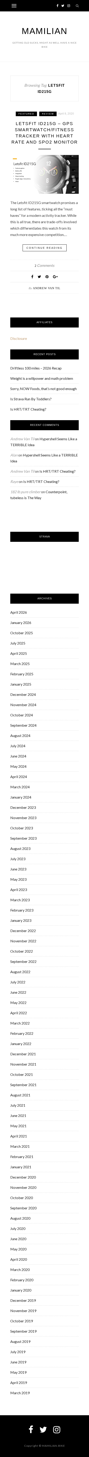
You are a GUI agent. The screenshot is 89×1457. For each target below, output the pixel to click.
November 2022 (23, 941)
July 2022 (17, 982)
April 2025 (18, 653)
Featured (26, 114)
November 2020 (23, 1187)
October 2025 (21, 633)
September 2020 (23, 1208)
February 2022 (21, 1033)
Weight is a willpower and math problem (41, 378)
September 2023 (23, 838)
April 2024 (18, 776)
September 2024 (23, 725)
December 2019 (23, 1300)
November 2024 (23, 704)
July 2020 (17, 1228)
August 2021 (20, 1095)
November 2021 (23, 1064)
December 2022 (23, 930)
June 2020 (18, 1239)
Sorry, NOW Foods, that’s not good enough (43, 388)
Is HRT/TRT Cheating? (28, 409)
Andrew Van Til (46, 288)
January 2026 (20, 622)
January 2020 (20, 1290)
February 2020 (21, 1280)
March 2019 (20, 1393)
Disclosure (18, 338)
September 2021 (23, 1084)
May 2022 (18, 1002)
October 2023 (21, 828)
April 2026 (18, 612)
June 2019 (18, 1362)
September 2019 (23, 1331)
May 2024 (18, 766)
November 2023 (23, 817)
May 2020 (18, 1249)
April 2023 (18, 889)
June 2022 (18, 992)
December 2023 (23, 807)
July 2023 (17, 859)
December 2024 (23, 694)
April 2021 (18, 1136)
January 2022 (20, 1043)
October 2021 (21, 1074)
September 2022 (23, 961)
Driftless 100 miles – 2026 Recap (36, 368)
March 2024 (20, 787)
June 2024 (18, 756)
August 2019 (20, 1341)
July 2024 (17, 746)
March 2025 (20, 663)
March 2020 (20, 1269)
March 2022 (20, 1023)
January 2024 (20, 797)
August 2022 (20, 972)
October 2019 (21, 1321)
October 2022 (21, 951)
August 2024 (20, 735)
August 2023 (20, 848)
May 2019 (18, 1372)
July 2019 (17, 1352)
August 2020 (20, 1218)
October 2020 (21, 1197)
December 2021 (23, 1054)
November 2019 (23, 1310)
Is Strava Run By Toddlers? (31, 399)
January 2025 (20, 684)
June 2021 (18, 1115)
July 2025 (17, 643)
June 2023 (18, 869)
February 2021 (21, 1156)
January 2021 (20, 1167)
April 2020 (18, 1259)
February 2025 (21, 674)
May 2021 (18, 1126)
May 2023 (18, 879)
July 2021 (17, 1105)
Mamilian (44, 31)
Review (48, 114)
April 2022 (18, 1013)
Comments (44, 265)
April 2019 (18, 1382)
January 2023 (20, 920)
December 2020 (23, 1177)
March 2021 (20, 1146)
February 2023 (21, 910)
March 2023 (20, 900)
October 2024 (21, 715)
